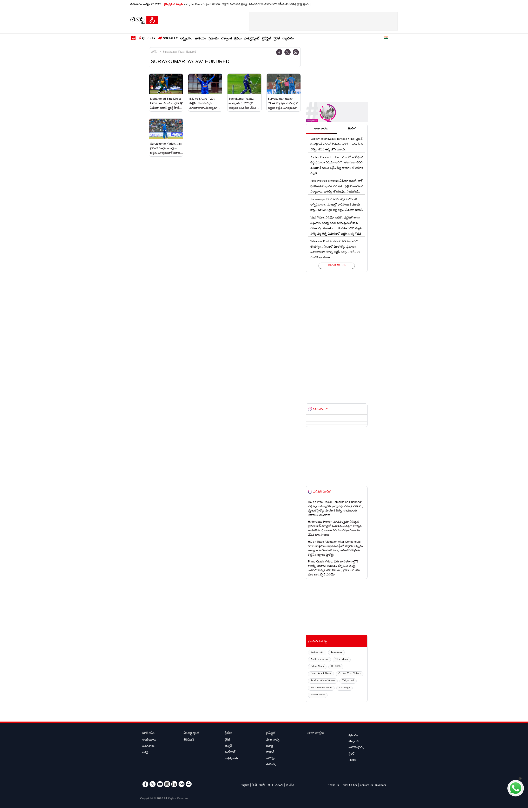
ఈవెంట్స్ (271, 765)
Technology (317, 652)
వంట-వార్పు (272, 740)
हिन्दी (254, 785)
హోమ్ (154, 52)
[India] (386, 39)
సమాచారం (148, 746)
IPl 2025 (336, 666)
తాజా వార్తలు (315, 733)
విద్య (145, 752)
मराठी (262, 785)
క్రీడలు (238, 39)
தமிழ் (290, 785)
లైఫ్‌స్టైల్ (266, 39)
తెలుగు (279, 785)
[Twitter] (287, 52)
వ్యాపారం (288, 39)
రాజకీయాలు (149, 740)
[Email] (189, 784)
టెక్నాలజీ (226, 39)
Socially (170, 39)
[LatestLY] (144, 21)
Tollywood (348, 681)
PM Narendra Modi (321, 688)
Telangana (336, 652)
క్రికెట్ (227, 740)
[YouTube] (160, 784)
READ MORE (336, 265)
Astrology (344, 688)
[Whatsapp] (296, 52)
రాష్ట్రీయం (186, 39)
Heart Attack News (321, 674)
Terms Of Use (349, 785)
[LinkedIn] (174, 784)
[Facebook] (279, 52)
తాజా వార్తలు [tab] (321, 129)
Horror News (318, 695)
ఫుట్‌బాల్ (230, 752)
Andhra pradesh (319, 659)
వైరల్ (276, 39)
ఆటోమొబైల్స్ (356, 748)
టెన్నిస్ (228, 746)
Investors (380, 785)
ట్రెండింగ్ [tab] (352, 129)
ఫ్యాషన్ (270, 752)
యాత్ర (269, 746)
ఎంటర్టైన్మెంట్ (251, 39)
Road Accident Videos (323, 681)
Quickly (149, 39)
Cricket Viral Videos (349, 674)
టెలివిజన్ (189, 740)
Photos (352, 760)
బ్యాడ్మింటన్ (231, 758)
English (244, 785)
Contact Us (366, 785)
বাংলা (270, 785)
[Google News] (181, 784)
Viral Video (341, 659)
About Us (333, 785)
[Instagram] (167, 784)
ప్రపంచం (214, 39)
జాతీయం (200, 39)
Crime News (317, 666)
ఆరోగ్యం (270, 758)
